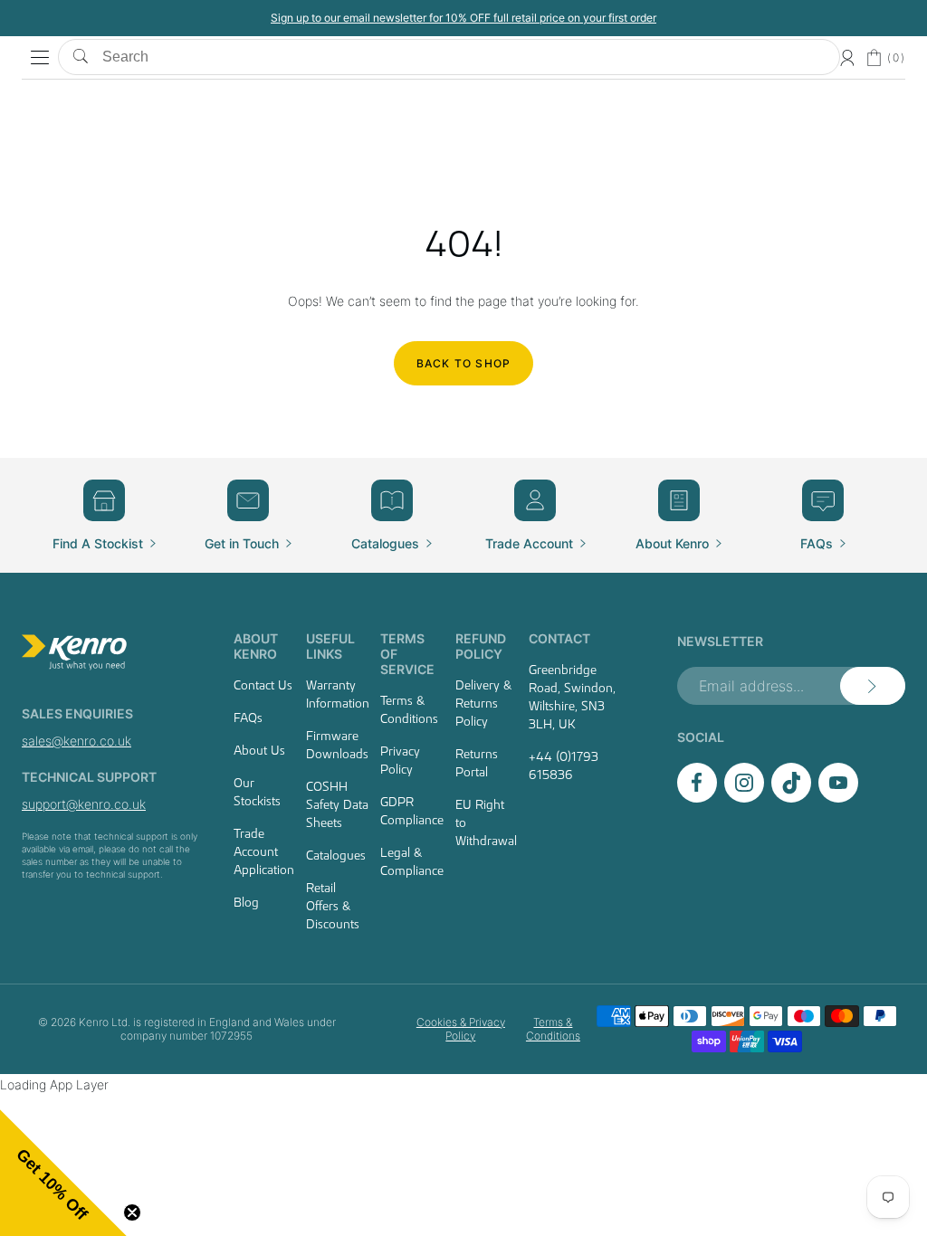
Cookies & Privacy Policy (460, 1028)
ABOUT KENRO (256, 646)
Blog (246, 902)
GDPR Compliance (412, 811)
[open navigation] (40, 58)
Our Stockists (257, 792)
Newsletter (720, 641)
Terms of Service (407, 654)
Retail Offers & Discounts (332, 905)
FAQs (248, 717)
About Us (259, 750)
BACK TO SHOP (463, 363)
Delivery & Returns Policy (483, 703)
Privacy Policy (400, 760)
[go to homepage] (111, 652)
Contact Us (263, 685)
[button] (63, 1172)
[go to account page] (847, 58)
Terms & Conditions (409, 709)
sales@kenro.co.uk (76, 740)
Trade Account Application (264, 851)
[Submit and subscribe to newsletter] (872, 686)
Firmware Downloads (337, 744)
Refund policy (480, 646)
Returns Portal (476, 763)
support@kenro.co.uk (84, 804)
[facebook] (697, 797)
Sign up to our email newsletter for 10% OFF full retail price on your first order (463, 17)
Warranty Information (337, 694)
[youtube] (838, 797)
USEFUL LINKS (330, 646)
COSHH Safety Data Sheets (337, 804)
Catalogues (336, 855)
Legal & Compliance (412, 861)
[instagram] (744, 797)
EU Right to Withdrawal (486, 822)
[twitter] (791, 797)
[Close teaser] (132, 1212)
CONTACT (559, 638)
